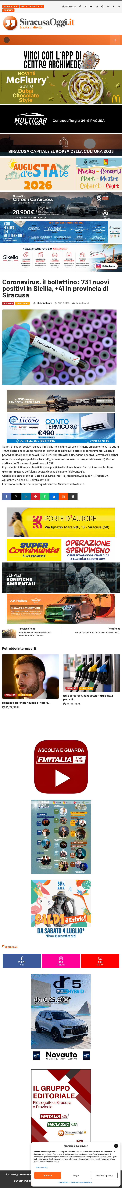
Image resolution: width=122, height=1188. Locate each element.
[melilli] (61, 836)
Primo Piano (22, 303)
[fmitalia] (61, 231)
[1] (61, 1113)
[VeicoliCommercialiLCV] (61, 118)
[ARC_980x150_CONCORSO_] (61, 59)
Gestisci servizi (41, 1167)
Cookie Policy (64, 1182)
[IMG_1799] (61, 549)
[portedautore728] (61, 522)
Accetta (47, 1175)
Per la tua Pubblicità (32, 6)
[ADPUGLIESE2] (61, 608)
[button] (116, 1145)
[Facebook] (80, 6)
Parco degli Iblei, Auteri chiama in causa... (88, 733)
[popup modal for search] (115, 40)
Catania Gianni (44, 303)
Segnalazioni (10, 6)
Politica (71, 726)
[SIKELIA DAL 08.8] (61, 257)
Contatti (8, 10)
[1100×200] (61, 144)
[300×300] (61, 909)
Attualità (8, 303)
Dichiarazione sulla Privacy (81, 1182)
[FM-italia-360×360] (61, 766)
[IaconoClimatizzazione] (61, 428)
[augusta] (61, 173)
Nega (76, 1175)
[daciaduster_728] (61, 400)
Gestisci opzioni (104, 1175)
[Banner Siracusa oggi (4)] (61, 205)
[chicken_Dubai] (61, 86)
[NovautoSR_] (61, 1018)
